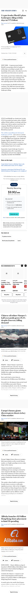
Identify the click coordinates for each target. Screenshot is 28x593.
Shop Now (6, 294)
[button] (22, 10)
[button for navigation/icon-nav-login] (22, 10)
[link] (9, 10)
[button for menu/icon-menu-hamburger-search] (25, 11)
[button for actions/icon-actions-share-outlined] (24, 53)
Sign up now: (4, 23)
